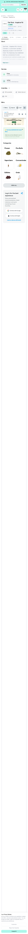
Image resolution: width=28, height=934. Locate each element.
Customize (14, 924)
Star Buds (11, 28)
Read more (5, 62)
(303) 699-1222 (13, 30)
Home (4, 15)
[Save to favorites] (9, 33)
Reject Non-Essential (14, 928)
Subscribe (23, 4)
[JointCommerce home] (6, 10)
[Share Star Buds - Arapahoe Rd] (13, 33)
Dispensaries (10, 15)
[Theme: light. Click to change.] (21, 9)
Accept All (14, 931)
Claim (5, 33)
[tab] (4, 37)
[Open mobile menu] (2, 9)
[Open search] (18, 9)
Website (20, 30)
